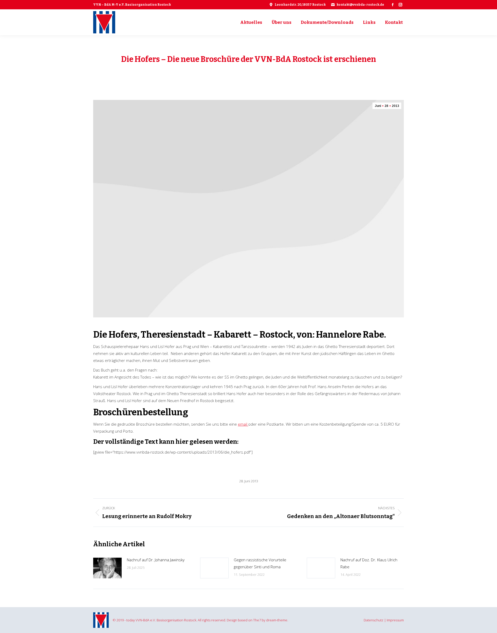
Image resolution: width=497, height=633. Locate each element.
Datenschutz (373, 620)
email (243, 424)
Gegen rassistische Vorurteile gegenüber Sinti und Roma (260, 563)
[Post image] (107, 568)
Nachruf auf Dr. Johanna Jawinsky (156, 559)
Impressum (395, 620)
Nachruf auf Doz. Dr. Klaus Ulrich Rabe (368, 563)
